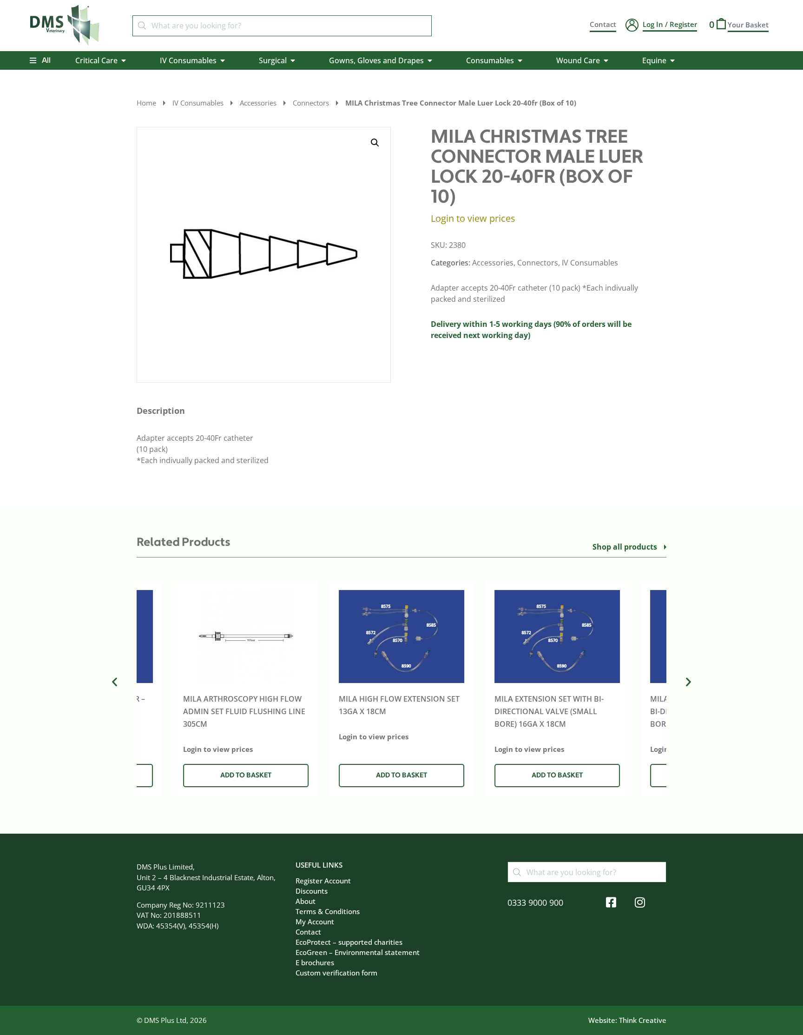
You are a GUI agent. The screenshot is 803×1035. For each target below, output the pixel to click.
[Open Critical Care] (123, 60)
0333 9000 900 (535, 902)
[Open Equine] (672, 60)
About (306, 901)
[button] (375, 142)
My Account (315, 921)
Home (146, 102)
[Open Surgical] (292, 60)
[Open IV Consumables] (222, 60)
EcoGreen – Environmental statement (358, 952)
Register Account (323, 880)
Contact (308, 931)
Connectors (311, 102)
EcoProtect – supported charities (349, 942)
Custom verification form (336, 972)
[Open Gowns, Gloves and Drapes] (430, 60)
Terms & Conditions (328, 911)
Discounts (312, 891)
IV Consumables (198, 102)
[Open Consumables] (520, 60)
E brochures (315, 962)
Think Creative (642, 1020)
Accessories (258, 102)
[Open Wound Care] (606, 60)
